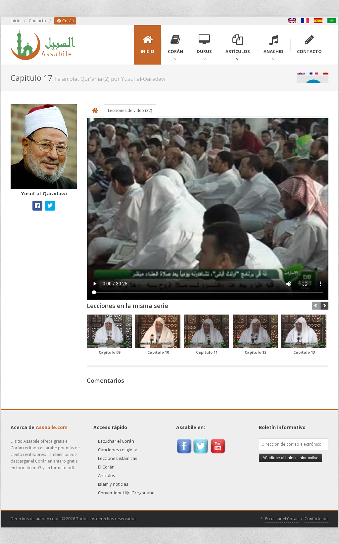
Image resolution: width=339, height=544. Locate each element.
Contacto (37, 21)
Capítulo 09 (109, 352)
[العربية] (331, 21)
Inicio (16, 21)
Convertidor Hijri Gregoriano (126, 493)
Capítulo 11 (207, 352)
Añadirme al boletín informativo (290, 458)
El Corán (106, 467)
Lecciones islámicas (117, 458)
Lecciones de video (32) (130, 110)
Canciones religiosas (119, 450)
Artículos (106, 475)
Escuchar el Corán (116, 441)
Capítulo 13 (304, 352)
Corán (67, 21)
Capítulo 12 (255, 352)
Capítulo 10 (158, 352)
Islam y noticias (113, 484)
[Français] (305, 21)
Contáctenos (316, 518)
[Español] (318, 21)
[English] (292, 21)
